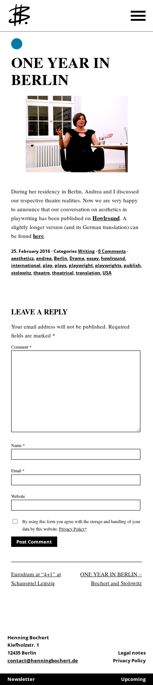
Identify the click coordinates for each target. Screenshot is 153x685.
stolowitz (21, 273)
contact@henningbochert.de (42, 660)
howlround (113, 258)
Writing (16, 43)
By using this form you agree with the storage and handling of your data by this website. (81, 524)
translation (88, 273)
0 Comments (112, 251)
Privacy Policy (72, 529)
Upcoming (133, 679)
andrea (44, 258)
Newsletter (21, 679)
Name (18, 445)
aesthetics (22, 258)
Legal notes (132, 652)
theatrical (63, 273)
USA (106, 273)
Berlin (60, 258)
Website (18, 496)
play (47, 265)
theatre (41, 273)
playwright (81, 265)
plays (60, 265)
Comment (21, 347)
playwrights (108, 265)
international (25, 265)
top (145, 659)
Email (18, 470)
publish (132, 265)
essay (93, 258)
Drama (76, 258)
